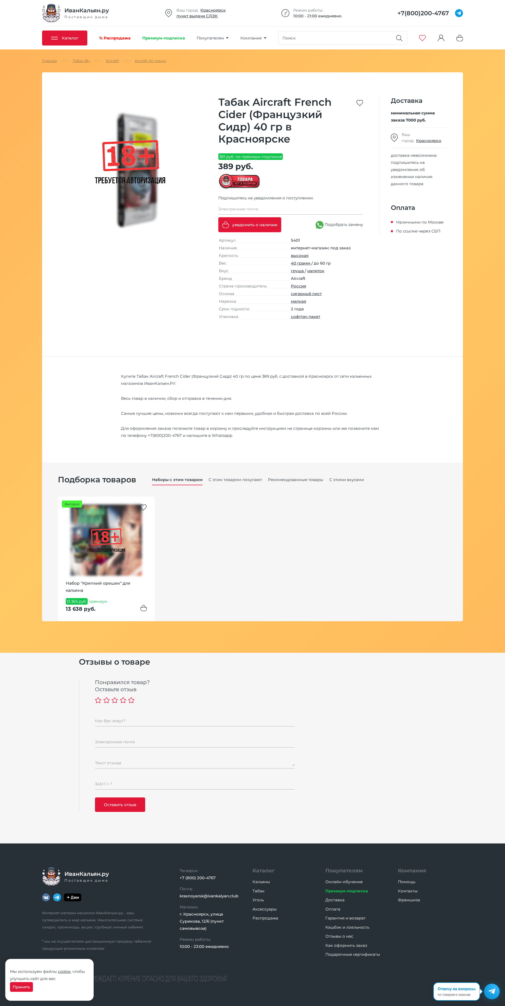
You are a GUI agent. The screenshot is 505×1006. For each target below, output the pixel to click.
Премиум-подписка (346, 890)
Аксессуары (264, 909)
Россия (298, 286)
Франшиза (409, 899)
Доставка (335, 899)
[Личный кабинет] (441, 38)
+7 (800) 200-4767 (198, 877)
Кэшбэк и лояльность (347, 927)
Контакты (408, 890)
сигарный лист (306, 293)
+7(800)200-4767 (165, 435)
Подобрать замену (343, 224)
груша (298, 270)
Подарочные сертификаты (352, 954)
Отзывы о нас (339, 936)
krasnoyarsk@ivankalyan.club (209, 895)
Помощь (406, 881)
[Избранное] (422, 38)
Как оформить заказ (346, 945)
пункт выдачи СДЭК (197, 15)
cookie (64, 971)
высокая (300, 255)
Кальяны (261, 881)
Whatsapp (222, 435)
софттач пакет (305, 316)
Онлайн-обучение (344, 881)
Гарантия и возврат (345, 918)
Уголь (258, 899)
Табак (258, 890)
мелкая (298, 301)
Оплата (332, 909)
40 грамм (301, 263)
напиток (315, 270)
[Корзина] (459, 38)
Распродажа (265, 918)
